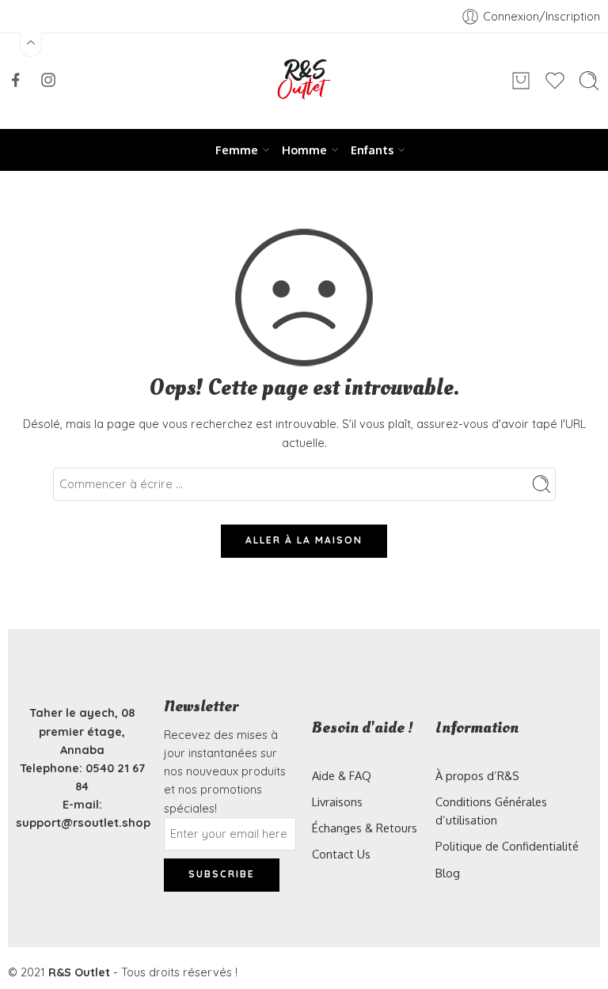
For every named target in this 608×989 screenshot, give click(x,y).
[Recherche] (589, 81)
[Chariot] (521, 81)
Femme (236, 149)
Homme (304, 149)
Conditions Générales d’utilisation (491, 810)
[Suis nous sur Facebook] (16, 80)
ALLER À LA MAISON (304, 540)
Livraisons (337, 801)
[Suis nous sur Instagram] (48, 80)
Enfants (372, 149)
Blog (447, 873)
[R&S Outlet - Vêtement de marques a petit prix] (303, 81)
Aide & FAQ (341, 775)
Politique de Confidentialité (507, 846)
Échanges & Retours (364, 827)
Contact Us (341, 854)
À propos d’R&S (477, 775)
